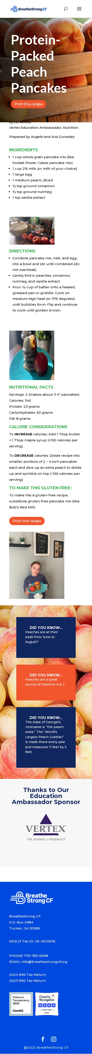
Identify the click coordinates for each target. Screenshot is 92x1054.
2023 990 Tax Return (27, 980)
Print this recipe (28, 104)
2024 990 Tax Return (27, 974)
